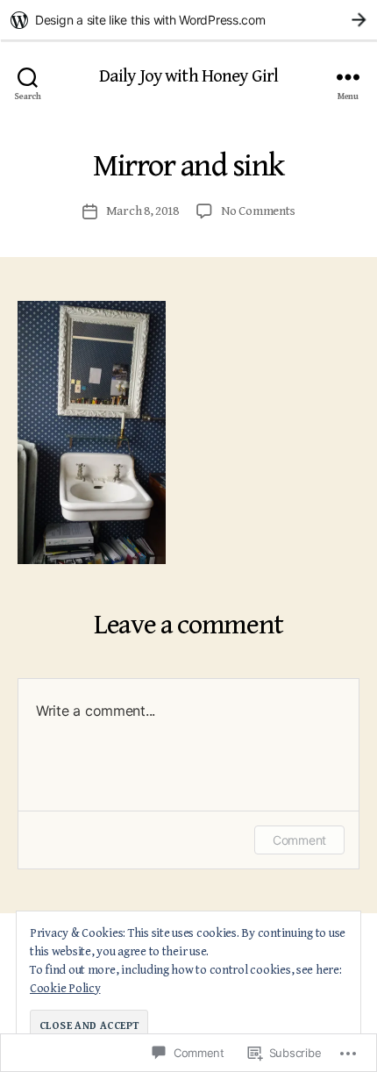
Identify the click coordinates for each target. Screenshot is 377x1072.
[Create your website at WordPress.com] (188, 19)
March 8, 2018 (143, 211)
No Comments (258, 211)
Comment (299, 840)
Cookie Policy (65, 989)
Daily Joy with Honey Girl (188, 77)
